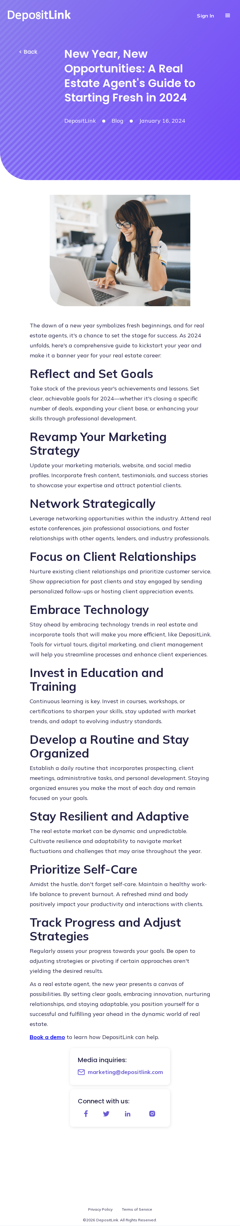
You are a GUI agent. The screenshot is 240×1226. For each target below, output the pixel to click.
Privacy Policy (100, 1209)
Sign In (205, 15)
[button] (227, 15)
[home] (43, 15)
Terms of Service (137, 1209)
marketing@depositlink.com (125, 1072)
